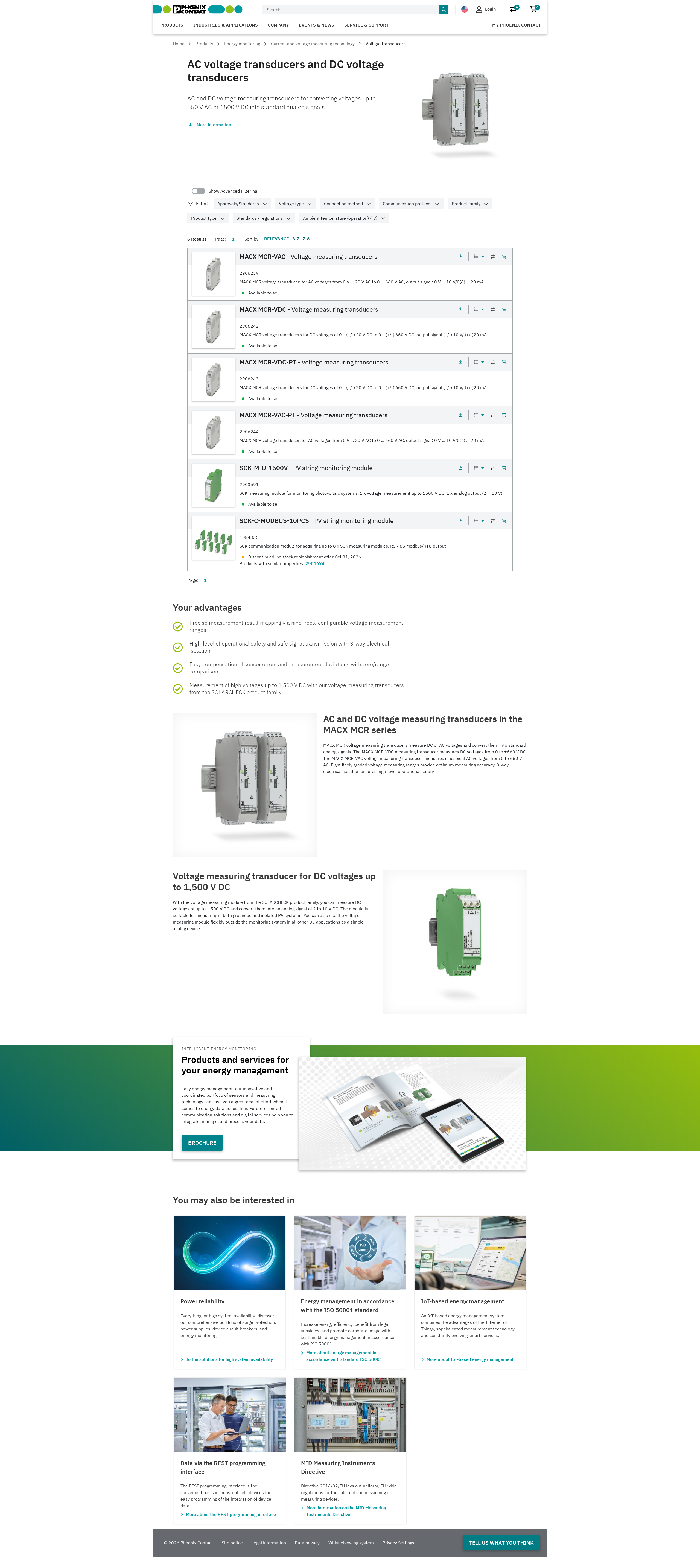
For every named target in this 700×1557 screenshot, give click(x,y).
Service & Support (366, 25)
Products (171, 25)
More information (214, 124)
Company (278, 25)
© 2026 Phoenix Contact (188, 1543)
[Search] (443, 10)
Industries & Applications (225, 25)
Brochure (202, 1142)
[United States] (464, 9)
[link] (350, 274)
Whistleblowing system (351, 1543)
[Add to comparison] (493, 257)
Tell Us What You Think (501, 1542)
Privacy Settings (398, 1543)
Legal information (269, 1543)
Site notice (232, 1543)
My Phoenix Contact (516, 25)
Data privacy (307, 1543)
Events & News (316, 25)
